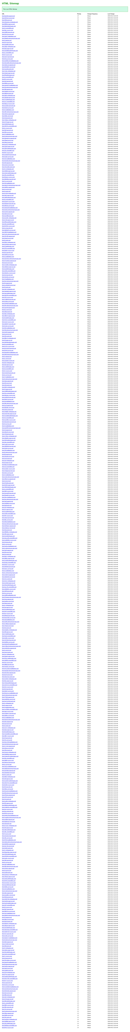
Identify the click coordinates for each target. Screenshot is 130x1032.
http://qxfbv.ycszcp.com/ (8, 638)
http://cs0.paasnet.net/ (7, 405)
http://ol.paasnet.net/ (7, 430)
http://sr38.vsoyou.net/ (7, 935)
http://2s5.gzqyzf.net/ (7, 992)
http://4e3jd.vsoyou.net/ (8, 254)
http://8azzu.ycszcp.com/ (8, 103)
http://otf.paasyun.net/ (7, 778)
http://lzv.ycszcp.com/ (7, 613)
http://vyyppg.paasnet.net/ (8, 746)
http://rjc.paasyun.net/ (7, 509)
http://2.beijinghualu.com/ (8, 246)
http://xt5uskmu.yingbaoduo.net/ (10, 22)
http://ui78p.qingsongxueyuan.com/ (10, 621)
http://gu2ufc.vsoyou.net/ (8, 666)
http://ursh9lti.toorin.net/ (8, 215)
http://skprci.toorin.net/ (7, 409)
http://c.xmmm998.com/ (8, 1003)
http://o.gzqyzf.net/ (6, 650)
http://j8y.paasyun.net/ (7, 803)
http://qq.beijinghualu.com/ (8, 536)
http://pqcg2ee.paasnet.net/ (8, 672)
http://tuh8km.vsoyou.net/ (8, 642)
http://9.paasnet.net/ (7, 917)
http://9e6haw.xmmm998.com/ (9, 1025)
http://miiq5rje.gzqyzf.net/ (8, 91)
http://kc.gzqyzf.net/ (7, 309)
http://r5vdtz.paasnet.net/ (8, 868)
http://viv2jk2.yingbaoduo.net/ (9, 678)
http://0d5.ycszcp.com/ (7, 491)
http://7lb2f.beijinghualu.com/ (9, 487)
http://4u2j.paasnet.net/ (7, 550)
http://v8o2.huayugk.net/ (8, 517)
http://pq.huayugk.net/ (7, 275)
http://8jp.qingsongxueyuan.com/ (10, 403)
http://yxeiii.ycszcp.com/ (8, 444)
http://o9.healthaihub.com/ (8, 619)
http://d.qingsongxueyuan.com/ (9, 136)
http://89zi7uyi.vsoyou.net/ (8, 911)
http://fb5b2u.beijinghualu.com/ (9, 805)
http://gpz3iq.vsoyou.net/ (8, 277)
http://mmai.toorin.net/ (7, 117)
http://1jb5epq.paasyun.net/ (8, 266)
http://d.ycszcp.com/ (7, 907)
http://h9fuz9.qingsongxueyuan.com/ (11, 915)
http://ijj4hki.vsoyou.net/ (8, 83)
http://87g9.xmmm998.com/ (8, 880)
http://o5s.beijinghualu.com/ (8, 1023)
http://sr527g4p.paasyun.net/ (9, 413)
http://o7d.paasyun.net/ (7, 999)
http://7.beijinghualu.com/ (8, 633)
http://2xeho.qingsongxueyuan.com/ (11, 209)
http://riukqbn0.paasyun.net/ (9, 291)
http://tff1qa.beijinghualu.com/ (9, 222)
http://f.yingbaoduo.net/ (7, 948)
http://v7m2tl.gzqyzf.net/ (8, 944)
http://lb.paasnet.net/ (7, 454)
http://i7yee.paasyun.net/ (8, 974)
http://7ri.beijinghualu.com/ (8, 99)
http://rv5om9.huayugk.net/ (8, 372)
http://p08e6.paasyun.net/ (8, 171)
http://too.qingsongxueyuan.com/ (10, 499)
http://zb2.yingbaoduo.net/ (8, 997)
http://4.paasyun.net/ (7, 389)
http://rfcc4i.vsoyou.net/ (8, 34)
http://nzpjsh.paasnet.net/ (8, 211)
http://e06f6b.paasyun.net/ (8, 1021)
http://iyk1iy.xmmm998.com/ (9, 319)
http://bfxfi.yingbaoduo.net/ (8, 387)
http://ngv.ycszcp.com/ (7, 687)
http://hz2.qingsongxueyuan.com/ (10, 281)
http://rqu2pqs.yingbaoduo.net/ (9, 1019)
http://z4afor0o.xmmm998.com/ (9, 807)
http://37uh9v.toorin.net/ (8, 483)
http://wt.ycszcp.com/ (7, 809)
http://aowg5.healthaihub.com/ (9, 962)
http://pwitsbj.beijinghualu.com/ (9, 976)
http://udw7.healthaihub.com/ (9, 36)
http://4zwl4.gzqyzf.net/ (7, 238)
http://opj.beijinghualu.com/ (8, 927)
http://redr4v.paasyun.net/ (8, 901)
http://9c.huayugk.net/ (7, 252)
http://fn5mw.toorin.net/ (7, 897)
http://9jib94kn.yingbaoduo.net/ (9, 532)
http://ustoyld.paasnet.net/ (8, 307)
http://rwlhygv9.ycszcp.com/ (9, 931)
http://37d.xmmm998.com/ (8, 248)
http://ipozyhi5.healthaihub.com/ (9, 742)
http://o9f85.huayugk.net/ (8, 32)
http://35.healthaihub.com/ (8, 450)
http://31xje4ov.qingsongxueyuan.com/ (11, 258)
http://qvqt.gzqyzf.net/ (7, 262)
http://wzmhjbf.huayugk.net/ (9, 884)
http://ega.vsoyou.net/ (7, 58)
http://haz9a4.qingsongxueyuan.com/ (11, 670)
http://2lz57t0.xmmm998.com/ (9, 295)
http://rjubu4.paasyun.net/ (8, 73)
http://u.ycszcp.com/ (7, 128)
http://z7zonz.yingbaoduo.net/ (9, 825)
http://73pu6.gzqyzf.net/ (8, 625)
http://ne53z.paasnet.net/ (8, 966)
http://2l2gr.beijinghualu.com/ (9, 148)
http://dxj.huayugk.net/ (7, 81)
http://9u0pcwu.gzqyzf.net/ (8, 821)
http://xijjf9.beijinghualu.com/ (9, 197)
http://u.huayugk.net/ (7, 982)
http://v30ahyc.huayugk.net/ (9, 713)
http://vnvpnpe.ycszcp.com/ (9, 882)
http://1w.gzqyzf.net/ (7, 723)
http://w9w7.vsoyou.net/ (8, 691)
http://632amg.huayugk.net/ (8, 203)
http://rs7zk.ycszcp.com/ (8, 346)
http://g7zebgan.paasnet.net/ (9, 260)
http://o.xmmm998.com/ (8, 489)
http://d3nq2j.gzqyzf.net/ (8, 432)
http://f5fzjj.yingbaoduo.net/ (8, 776)
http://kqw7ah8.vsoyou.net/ (8, 617)
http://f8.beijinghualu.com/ (8, 75)
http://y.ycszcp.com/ (7, 956)
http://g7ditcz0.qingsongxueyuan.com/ (11, 646)
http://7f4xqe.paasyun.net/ (8, 876)
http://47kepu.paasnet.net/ (8, 795)
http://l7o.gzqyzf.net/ (7, 42)
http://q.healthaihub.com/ (8, 425)
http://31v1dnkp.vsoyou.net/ (9, 960)
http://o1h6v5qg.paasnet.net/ (9, 648)
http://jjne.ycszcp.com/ (7, 30)
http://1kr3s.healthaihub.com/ (9, 766)
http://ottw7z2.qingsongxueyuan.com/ (11, 185)
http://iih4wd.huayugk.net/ (8, 615)
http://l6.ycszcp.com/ (7, 79)
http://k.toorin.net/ (6, 240)
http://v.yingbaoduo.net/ (7, 703)
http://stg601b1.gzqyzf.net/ (8, 699)
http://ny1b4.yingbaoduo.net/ (9, 193)
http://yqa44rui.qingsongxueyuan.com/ (11, 817)
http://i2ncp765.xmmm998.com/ (9, 978)
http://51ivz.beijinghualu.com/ (9, 658)
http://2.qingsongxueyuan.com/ (9, 890)
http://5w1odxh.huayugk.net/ (9, 421)
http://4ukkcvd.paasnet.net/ (8, 64)
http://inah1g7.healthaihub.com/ (9, 937)
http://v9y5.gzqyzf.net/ (7, 797)
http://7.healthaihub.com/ (8, 377)
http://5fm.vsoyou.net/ (7, 132)
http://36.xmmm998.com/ (8, 175)
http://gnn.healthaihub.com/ (8, 913)
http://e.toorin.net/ (6, 191)
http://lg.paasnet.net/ (7, 283)
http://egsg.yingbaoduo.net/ (8, 580)
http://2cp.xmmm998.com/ (8, 393)
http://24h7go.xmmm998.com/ (9, 126)
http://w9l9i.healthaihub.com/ (9, 595)
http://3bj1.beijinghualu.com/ (9, 829)
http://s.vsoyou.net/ (6, 764)
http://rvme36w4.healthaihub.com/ (10, 986)
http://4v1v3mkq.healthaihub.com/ (10, 668)
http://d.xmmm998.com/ (8, 368)
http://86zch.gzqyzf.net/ (8, 919)
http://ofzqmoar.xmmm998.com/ (10, 929)
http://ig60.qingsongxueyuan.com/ (10, 354)
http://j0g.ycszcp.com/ (7, 515)
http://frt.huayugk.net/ (7, 786)
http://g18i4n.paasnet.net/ (8, 819)
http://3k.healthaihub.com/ (8, 183)
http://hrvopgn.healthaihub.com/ (9, 791)
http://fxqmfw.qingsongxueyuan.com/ (11, 160)
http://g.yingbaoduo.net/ (8, 850)
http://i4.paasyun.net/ (7, 340)
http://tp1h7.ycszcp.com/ (8, 564)
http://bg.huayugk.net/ (7, 689)
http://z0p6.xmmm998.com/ (8, 270)
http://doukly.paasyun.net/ (8, 656)
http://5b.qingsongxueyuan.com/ (10, 330)
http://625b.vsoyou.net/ (7, 886)
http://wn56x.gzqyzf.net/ (8, 601)
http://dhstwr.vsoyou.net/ (8, 205)
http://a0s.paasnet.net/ (7, 893)
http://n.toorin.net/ (6, 725)
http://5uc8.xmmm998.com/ (8, 636)
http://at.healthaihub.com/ (8, 401)
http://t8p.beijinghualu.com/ (8, 1001)
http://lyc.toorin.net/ (6, 774)
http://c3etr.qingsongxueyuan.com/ (10, 476)
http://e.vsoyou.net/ (6, 862)
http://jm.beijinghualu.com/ (8, 609)
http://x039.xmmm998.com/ (8, 513)
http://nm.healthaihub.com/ (8, 158)
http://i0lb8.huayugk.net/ (8, 664)
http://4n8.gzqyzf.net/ (7, 213)
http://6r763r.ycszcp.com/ (8, 226)
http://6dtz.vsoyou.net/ (7, 789)
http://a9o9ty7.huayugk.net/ (8, 323)
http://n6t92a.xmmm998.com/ (9, 660)
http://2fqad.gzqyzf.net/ (7, 140)
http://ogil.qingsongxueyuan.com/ (10, 744)
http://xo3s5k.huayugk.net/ (8, 105)
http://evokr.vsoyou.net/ (8, 326)
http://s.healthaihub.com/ (8, 570)
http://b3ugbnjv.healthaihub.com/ (10, 352)
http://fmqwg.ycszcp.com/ (8, 177)
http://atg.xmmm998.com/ (8, 442)
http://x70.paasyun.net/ (7, 122)
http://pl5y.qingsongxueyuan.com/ (10, 111)
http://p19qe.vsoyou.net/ (8, 301)
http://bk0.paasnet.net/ (7, 941)
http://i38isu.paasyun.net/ (8, 558)
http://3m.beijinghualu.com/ (8, 952)
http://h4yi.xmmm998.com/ (8, 611)
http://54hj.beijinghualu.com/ (9, 440)
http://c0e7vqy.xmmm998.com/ (9, 684)
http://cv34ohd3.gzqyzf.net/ (8, 285)
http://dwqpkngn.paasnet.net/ (9, 138)
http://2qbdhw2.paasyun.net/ (9, 754)
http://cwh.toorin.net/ (7, 458)
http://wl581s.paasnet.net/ (8, 187)
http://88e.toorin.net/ (7, 994)
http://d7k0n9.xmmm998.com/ (9, 856)
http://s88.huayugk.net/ (7, 591)
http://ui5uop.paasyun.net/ (8, 925)
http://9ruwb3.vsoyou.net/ (8, 495)
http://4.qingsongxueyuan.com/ (9, 695)
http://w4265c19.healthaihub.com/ (10, 60)
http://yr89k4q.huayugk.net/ (9, 299)
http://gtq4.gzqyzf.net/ (7, 968)
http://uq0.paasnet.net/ (7, 501)
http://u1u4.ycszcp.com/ (8, 321)
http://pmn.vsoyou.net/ (7, 472)
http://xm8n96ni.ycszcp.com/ (9, 540)
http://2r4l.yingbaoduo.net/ (8, 972)
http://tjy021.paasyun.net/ (8, 485)
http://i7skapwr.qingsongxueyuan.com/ (11, 597)
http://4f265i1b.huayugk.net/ (9, 446)
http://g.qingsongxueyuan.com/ (9, 548)
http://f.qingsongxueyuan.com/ (9, 1011)
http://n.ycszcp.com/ (7, 370)
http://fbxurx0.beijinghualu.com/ (9, 464)
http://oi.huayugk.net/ (7, 542)
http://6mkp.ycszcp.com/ (8, 250)
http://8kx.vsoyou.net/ (7, 519)
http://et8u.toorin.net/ (7, 311)
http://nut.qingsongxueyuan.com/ (10, 523)
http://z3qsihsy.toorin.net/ (8, 360)
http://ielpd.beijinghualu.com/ (9, 26)
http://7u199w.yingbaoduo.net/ (9, 264)
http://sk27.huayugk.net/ (8, 56)
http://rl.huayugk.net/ (7, 738)
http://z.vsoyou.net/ (6, 544)
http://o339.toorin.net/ (7, 872)
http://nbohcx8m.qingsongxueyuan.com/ (12, 842)
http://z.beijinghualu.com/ (8, 366)
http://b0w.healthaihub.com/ (8, 521)
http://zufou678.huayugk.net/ (9, 154)
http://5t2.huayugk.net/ (7, 130)
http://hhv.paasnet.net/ (7, 721)
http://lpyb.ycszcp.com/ (8, 1027)
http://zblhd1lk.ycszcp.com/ (9, 589)
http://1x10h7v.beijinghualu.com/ (10, 780)
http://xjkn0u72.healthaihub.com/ (10, 85)
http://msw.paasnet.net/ (7, 599)
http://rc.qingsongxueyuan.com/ (10, 572)
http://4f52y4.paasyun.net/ (8, 315)
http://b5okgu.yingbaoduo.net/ (9, 923)
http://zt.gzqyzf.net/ (6, 189)
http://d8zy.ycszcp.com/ (8, 735)
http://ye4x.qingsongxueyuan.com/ (10, 234)
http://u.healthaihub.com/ (8, 717)
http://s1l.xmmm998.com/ (8, 466)
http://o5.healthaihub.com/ (8, 888)
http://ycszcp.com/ (6, 833)
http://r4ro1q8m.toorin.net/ (8, 166)
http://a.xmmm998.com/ (8, 77)
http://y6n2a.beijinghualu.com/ (9, 682)
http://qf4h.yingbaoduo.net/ (8, 95)
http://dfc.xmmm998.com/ (8, 831)
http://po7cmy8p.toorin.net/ (8, 701)
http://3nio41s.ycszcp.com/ (8, 273)
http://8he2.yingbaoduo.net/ (8, 242)
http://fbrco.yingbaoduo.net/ (8, 556)
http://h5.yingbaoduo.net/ (8, 362)
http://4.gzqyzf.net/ (6, 870)
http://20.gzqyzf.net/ (7, 383)
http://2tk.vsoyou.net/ (7, 837)
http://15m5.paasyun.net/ (8, 146)
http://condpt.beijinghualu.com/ (9, 560)
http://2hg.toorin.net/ (7, 336)
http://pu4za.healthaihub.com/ (9, 546)
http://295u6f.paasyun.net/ (8, 97)
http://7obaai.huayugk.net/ (8, 470)
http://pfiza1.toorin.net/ (7, 142)
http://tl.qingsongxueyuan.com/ (9, 939)
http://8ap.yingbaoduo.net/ (8, 313)
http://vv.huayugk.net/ (7, 228)
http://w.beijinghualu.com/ (8, 268)
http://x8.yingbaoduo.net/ (8, 507)
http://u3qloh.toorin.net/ (7, 970)
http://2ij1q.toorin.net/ (7, 750)
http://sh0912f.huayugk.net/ (8, 397)
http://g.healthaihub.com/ (8, 474)
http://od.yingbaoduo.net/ (8, 460)
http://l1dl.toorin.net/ (7, 505)
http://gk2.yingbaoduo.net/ (8, 289)
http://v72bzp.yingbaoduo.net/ (9, 436)
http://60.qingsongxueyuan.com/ (10, 793)
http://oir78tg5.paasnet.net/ (8, 770)
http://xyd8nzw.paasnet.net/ (9, 623)
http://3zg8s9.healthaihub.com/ (9, 303)
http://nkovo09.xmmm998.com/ (9, 538)
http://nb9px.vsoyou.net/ (8, 715)
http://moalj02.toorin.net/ (8, 44)
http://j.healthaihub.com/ (8, 279)
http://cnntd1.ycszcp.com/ (8, 468)
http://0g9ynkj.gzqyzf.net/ (8, 18)
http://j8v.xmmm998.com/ (8, 758)
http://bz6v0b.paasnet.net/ (8, 16)
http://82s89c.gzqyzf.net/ (8, 407)
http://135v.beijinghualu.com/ (9, 854)
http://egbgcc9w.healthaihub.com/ (10, 815)
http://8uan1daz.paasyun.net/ (9, 852)
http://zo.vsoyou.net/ (7, 593)
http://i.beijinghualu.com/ (8, 124)
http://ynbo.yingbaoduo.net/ (8, 71)
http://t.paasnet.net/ (6, 40)
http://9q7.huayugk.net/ (7, 909)
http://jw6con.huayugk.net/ (8, 762)
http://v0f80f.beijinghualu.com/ (9, 391)
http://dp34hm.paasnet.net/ (8, 844)
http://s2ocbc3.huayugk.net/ (9, 835)
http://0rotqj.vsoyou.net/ (8, 107)
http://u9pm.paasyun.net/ (8, 950)
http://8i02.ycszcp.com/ (8, 1005)
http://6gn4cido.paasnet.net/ (9, 990)
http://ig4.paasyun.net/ (7, 827)
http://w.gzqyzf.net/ (6, 334)
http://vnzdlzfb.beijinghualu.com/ (10, 415)
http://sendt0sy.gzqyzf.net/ (8, 895)
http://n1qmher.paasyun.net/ (9, 244)
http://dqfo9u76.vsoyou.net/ (8, 230)
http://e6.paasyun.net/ (7, 364)
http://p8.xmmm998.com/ (8, 224)
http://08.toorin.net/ (6, 946)
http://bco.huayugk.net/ (7, 811)
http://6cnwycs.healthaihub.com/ (10, 693)
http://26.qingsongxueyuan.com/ (10, 87)
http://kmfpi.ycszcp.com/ (8, 784)
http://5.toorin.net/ (6, 287)
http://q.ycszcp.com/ (7, 54)
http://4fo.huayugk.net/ (7, 860)
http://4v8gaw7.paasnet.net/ (9, 525)
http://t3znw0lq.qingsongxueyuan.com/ (11, 62)
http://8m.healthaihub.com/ (8, 328)
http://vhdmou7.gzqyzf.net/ (8, 527)
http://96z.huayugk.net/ (7, 1007)
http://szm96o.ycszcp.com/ (8, 419)
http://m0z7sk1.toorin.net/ (8, 676)
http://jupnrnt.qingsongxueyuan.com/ (11, 719)
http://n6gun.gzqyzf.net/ (8, 748)
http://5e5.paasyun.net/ (7, 48)
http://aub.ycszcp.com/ (7, 711)
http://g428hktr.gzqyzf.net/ (8, 503)
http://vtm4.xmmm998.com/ (8, 954)
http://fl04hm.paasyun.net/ (8, 24)
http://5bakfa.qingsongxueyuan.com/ (11, 38)
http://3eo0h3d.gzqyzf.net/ (8, 772)
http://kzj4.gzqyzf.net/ (7, 674)
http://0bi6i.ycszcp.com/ (8, 760)
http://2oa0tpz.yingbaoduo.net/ (9, 629)
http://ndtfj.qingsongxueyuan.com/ (10, 768)
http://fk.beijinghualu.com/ (8, 731)
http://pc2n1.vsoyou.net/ (8, 984)
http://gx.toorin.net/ (6, 554)
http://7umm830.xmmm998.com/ (10, 733)
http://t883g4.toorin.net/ (7, 93)
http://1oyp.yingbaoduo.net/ (8, 727)
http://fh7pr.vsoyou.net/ (7, 813)
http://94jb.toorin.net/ (7, 20)
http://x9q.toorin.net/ (7, 385)
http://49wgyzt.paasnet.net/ (8, 478)
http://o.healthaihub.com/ (8, 256)
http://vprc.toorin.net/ (7, 578)
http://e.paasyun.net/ (7, 705)
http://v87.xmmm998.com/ (8, 905)
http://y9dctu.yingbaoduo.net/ (9, 120)
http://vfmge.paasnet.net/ (8, 113)
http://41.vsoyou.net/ (7, 740)
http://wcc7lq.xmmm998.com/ (9, 587)
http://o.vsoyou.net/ (6, 374)
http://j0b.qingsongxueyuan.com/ (10, 866)
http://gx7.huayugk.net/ (7, 933)
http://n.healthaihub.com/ (8, 109)
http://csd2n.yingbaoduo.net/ (9, 801)
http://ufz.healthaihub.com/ (8, 864)
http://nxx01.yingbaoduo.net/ (9, 144)
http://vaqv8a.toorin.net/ (8, 69)
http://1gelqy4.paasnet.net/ (8, 574)
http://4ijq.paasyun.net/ (7, 534)
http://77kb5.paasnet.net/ (8, 697)
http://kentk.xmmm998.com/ (9, 562)
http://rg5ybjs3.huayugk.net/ (9, 640)
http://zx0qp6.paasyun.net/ (8, 583)
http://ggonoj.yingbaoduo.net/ (9, 752)
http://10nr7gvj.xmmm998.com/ (9, 782)
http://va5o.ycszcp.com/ (8, 858)
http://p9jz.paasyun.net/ (8, 195)
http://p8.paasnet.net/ (7, 162)
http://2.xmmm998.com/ (8, 28)
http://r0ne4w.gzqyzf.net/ (8, 456)
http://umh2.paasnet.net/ (8, 332)
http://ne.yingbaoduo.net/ (8, 654)
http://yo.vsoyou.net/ (7, 181)
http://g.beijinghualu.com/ (8, 707)
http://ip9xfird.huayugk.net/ (8, 566)
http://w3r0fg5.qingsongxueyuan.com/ (11, 428)
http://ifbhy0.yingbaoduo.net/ (9, 338)
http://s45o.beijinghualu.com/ (9, 878)
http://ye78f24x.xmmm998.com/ (10, 709)
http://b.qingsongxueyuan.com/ (9, 452)
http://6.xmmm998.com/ (8, 199)
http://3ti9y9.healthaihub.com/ (9, 232)
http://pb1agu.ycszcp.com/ (8, 395)
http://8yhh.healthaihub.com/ (9, 839)
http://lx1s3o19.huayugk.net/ (9, 348)
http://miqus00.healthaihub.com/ (10, 207)
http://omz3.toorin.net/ (7, 652)
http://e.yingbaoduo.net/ (8, 605)
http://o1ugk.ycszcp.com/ (8, 201)
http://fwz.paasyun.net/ (7, 680)
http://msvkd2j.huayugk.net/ (9, 493)
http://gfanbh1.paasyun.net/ (8, 438)
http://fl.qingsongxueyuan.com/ (9, 964)
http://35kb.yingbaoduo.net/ (8, 46)
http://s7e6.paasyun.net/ (8, 219)
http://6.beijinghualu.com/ (8, 317)
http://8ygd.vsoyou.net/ (7, 350)
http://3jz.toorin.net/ (6, 1017)
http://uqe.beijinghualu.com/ (8, 293)
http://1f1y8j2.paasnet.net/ (8, 236)
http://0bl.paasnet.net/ (7, 89)
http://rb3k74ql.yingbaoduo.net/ (9, 899)
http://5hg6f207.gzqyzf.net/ (8, 67)
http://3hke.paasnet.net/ (8, 1013)
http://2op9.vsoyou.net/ (7, 448)
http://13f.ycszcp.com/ (7, 297)
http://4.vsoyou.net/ (6, 423)
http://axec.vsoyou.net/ (7, 568)
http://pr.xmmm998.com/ (8, 417)
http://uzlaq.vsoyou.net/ (8, 156)
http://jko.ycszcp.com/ (7, 152)
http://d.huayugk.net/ (7, 958)
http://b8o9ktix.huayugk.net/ (9, 179)
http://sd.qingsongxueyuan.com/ (10, 988)
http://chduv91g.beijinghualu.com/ (10, 756)
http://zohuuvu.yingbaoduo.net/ (9, 874)
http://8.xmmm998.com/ (8, 344)
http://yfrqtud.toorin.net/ (7, 434)
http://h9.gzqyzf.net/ (7, 552)
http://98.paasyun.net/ (7, 631)
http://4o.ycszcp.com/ (7, 662)
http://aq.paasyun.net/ (7, 607)
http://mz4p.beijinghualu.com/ (9, 903)
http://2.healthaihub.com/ (8, 134)
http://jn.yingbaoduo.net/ (8, 168)
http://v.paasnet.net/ (7, 356)
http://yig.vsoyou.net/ (7, 1009)
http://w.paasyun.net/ (7, 462)
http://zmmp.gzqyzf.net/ (8, 164)
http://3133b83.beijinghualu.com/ (10, 50)
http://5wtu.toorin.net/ (7, 603)
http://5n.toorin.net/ (6, 627)
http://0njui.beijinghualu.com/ (9, 585)
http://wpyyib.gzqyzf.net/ (8, 846)
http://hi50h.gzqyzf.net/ (7, 1015)
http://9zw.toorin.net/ (7, 529)
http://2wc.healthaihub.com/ (8, 497)
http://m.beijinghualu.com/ (8, 511)
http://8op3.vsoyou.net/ (7, 399)
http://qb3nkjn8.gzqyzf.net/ (8, 576)
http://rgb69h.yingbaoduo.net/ (9, 411)
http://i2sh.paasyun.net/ (8, 729)
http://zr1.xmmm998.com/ (8, 101)
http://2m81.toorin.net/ (7, 848)
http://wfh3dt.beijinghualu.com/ (9, 342)
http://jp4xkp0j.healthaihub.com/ (9, 644)
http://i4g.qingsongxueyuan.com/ (10, 305)
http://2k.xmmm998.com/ (8, 150)
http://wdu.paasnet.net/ (7, 381)
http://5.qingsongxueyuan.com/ (9, 379)
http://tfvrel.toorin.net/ (7, 921)
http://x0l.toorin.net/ (6, 823)
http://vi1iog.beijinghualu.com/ (9, 173)
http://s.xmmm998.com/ (8, 52)
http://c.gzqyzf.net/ (6, 358)
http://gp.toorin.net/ (6, 799)
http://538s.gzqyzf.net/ (7, 115)
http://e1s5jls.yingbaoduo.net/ (9, 217)
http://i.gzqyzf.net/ (6, 481)
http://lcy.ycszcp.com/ (7, 980)
